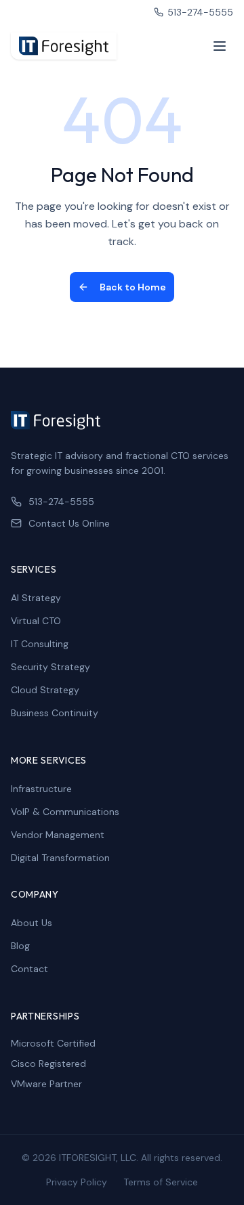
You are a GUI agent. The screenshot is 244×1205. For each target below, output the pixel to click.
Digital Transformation (60, 858)
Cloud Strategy (45, 690)
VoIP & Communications (65, 812)
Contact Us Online (69, 523)
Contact (29, 969)
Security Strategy (50, 667)
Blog (20, 946)
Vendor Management (57, 835)
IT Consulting (39, 644)
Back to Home (133, 287)
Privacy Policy (76, 1182)
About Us (31, 923)
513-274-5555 (200, 12)
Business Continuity (54, 713)
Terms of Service (160, 1182)
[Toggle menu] (219, 46)
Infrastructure (41, 789)
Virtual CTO (36, 621)
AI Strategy (36, 598)
